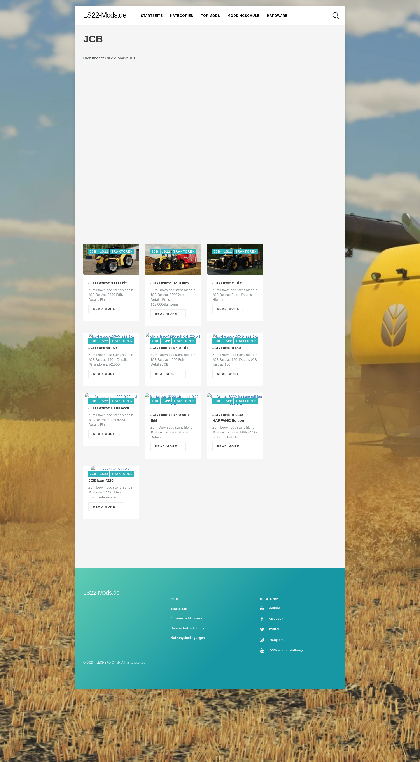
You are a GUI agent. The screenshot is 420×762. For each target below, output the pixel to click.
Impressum (178, 608)
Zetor (136, 229)
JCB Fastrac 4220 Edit (169, 348)
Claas (93, 89)
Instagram (276, 640)
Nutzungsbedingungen (187, 638)
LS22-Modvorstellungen (286, 650)
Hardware (277, 16)
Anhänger (161, 71)
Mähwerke (203, 141)
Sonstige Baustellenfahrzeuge (177, 203)
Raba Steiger (101, 177)
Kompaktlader (190, 133)
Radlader (133, 177)
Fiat (90, 106)
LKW (162, 141)
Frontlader (100, 115)
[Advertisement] (306, 106)
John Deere (228, 124)
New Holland (164, 159)
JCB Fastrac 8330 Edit (107, 283)
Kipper (126, 133)
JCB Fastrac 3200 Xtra (169, 283)
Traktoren (170, 220)
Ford (107, 106)
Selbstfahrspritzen (147, 194)
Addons (95, 71)
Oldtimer (97, 168)
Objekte (236, 159)
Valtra (94, 229)
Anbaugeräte (127, 71)
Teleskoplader (103, 220)
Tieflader (138, 220)
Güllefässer (165, 124)
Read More (104, 309)
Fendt (222, 97)
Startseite (152, 16)
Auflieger (192, 71)
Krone (222, 133)
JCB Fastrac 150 (102, 348)
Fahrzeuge (195, 97)
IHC (190, 124)
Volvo (115, 229)
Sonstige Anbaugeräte (204, 194)
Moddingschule (243, 16)
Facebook (275, 618)
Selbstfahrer (102, 194)
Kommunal (153, 133)
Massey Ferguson (107, 150)
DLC (195, 89)
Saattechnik (192, 177)
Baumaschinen (157, 80)
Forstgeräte (181, 106)
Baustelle (193, 80)
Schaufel (225, 177)
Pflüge (122, 168)
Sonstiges (152, 212)
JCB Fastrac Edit (226, 283)
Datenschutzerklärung (187, 628)
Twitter (273, 629)
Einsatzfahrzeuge (107, 97)
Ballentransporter (109, 80)
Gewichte (235, 115)
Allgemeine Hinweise (186, 618)
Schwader (139, 185)
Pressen (220, 168)
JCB (205, 124)
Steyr (234, 212)
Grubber (135, 124)
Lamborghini (135, 141)
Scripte (222, 185)
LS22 (178, 141)
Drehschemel (222, 89)
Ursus (241, 220)
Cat (250, 80)
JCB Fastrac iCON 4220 (108, 408)
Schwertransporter (183, 185)
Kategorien (182, 16)
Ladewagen (100, 141)
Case (217, 80)
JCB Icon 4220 (100, 480)
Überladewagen (208, 220)
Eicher (253, 89)
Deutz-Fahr (171, 89)
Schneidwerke (103, 185)
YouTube (274, 608)
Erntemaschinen (155, 97)
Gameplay (206, 115)
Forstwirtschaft (223, 106)
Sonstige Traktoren (110, 212)
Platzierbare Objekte (179, 168)
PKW (142, 168)
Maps (228, 141)
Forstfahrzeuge (139, 106)
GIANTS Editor (102, 124)
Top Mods (210, 16)
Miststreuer (239, 150)
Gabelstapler (172, 115)
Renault (161, 177)
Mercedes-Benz (200, 150)
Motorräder (101, 159)
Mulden (132, 159)
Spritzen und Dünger (195, 212)
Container (138, 89)
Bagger (219, 71)
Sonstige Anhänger (109, 203)
